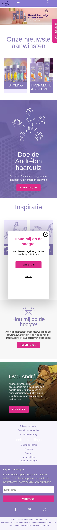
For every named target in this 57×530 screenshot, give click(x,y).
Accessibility (28, 457)
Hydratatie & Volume (41, 87)
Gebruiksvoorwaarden (28, 430)
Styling (16, 85)
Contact (28, 453)
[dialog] (28, 265)
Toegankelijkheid (28, 445)
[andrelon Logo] (8, 3)
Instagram (42, 509)
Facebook (14, 509)
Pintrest (27, 509)
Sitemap (28, 449)
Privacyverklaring (28, 426)
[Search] (48, 1)
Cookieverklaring (28, 434)
